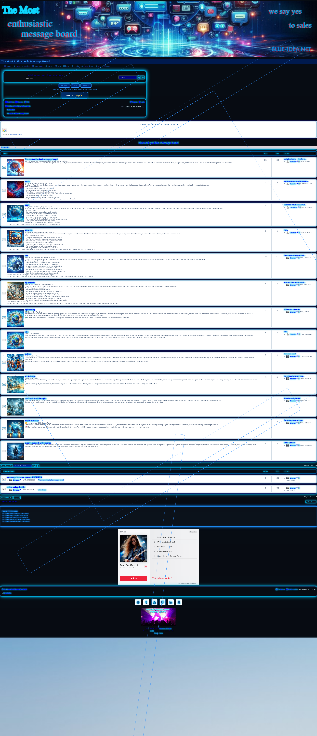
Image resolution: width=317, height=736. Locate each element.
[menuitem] (19, 102)
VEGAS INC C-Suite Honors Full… (295, 205)
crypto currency (32, 421)
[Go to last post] (299, 478)
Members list (86, 85)
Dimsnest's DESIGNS (165, 628)
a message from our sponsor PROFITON (24, 477)
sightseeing (30, 310)
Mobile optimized (289, 442)
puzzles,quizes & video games (38, 443)
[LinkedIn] (171, 602)
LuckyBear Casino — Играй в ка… (295, 159)
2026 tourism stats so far (292, 309)
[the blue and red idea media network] (15, 76)
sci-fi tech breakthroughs (35, 399)
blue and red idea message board (158, 142)
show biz (29, 230)
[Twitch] (162, 602)
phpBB (152, 630)
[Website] (138, 602)
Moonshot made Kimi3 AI (292, 398)
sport (27, 205)
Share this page (64, 85)
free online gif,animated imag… (294, 376)
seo (26, 256)
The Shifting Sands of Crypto (293, 420)
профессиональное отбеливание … (296, 181)
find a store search (290, 354)
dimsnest (293, 258)
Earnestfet (293, 161)
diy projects (30, 283)
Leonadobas (293, 207)
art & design (30, 376)
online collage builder (16, 487)
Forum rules (5, 147)
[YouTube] (154, 602)
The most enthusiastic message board (41, 159)
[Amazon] (179, 602)
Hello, (286, 230)
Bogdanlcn (293, 184)
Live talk (75, 85)
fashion (28, 354)
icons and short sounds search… (295, 282)
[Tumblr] (146, 602)
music (27, 181)
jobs (26, 332)
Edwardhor (293, 232)
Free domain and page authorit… (294, 255)
